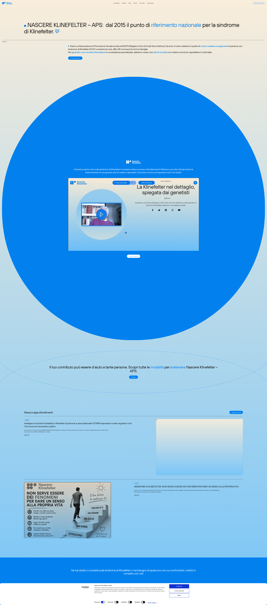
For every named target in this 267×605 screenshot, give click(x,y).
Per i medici (142, 3)
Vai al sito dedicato (133, 256)
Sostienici (124, 3)
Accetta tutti (179, 586)
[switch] (116, 602)
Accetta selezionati (179, 590)
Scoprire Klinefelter (259, 3)
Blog (130, 3)
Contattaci (133, 579)
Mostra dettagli (152, 602)
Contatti (135, 3)
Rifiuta (179, 595)
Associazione (116, 3)
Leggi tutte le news (236, 412)
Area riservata (150, 3)
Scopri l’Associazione (75, 58)
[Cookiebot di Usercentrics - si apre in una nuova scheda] (85, 587)
